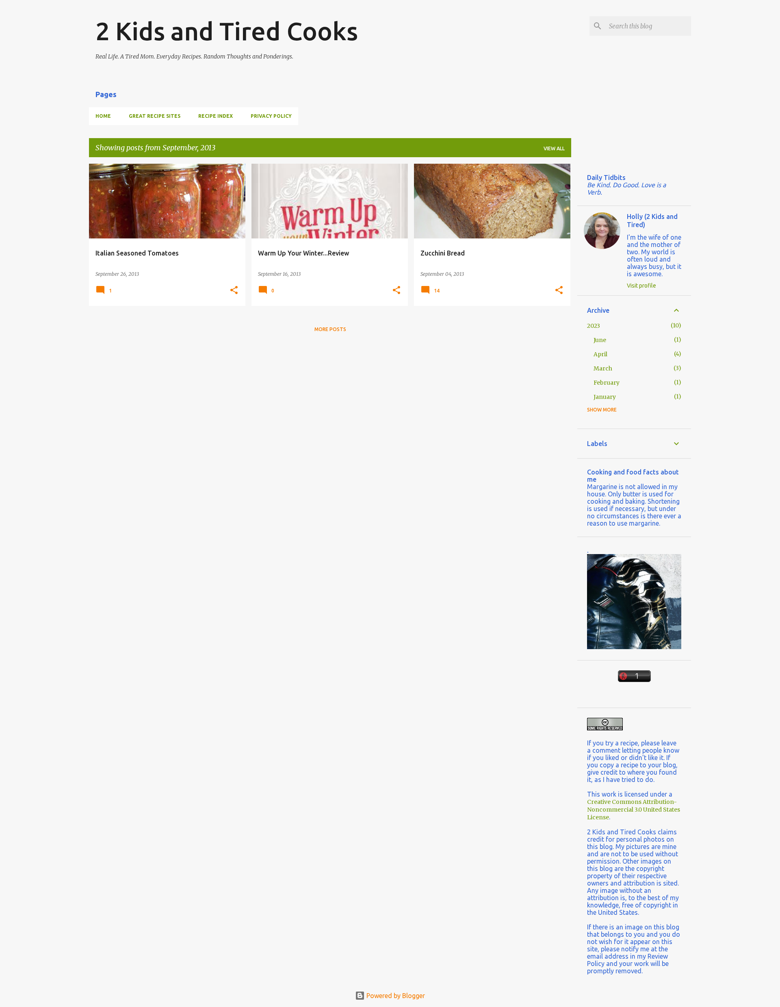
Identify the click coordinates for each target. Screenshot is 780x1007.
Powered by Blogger (395, 995)
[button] (234, 290)
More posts (330, 329)
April (600, 354)
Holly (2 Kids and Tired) (652, 220)
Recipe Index (215, 116)
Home (103, 116)
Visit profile (641, 285)
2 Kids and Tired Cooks (226, 31)
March (603, 368)
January (605, 397)
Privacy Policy (271, 116)
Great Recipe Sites (154, 116)
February (607, 382)
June (600, 340)
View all (554, 148)
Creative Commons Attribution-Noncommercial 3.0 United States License (633, 809)
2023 (593, 325)
